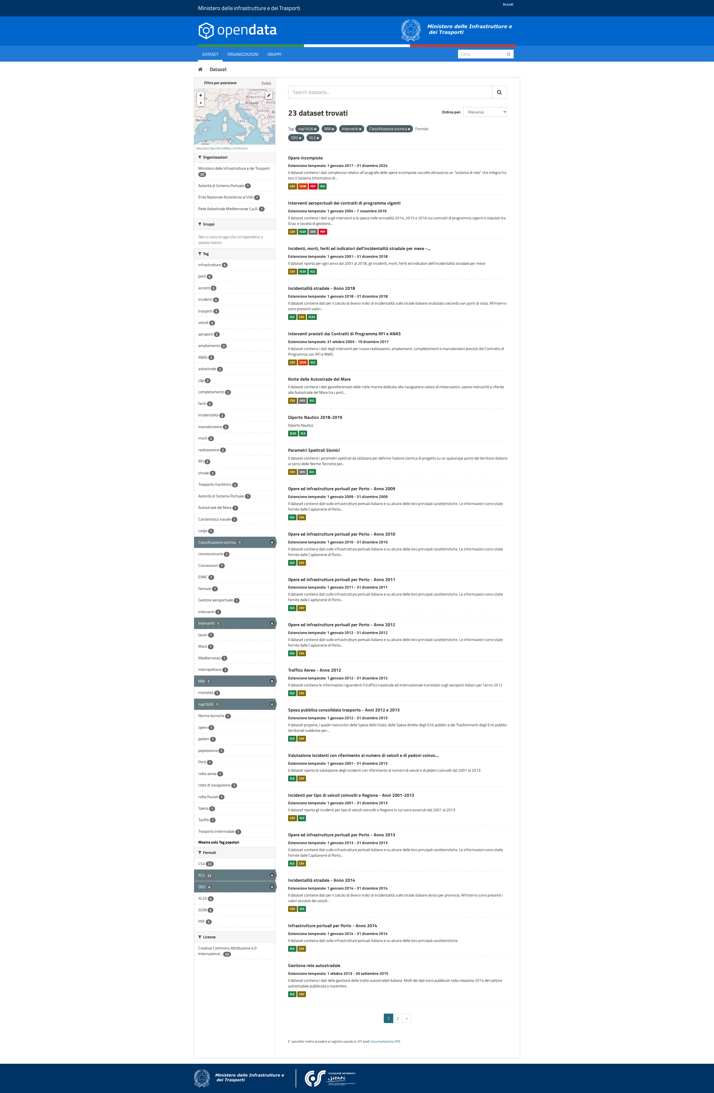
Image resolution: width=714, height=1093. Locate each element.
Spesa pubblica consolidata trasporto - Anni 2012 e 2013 (344, 709)
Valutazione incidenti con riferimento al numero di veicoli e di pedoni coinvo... (363, 755)
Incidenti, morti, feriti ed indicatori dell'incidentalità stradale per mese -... (359, 248)
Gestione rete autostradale (314, 965)
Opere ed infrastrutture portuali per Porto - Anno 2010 (341, 534)
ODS (313, 231)
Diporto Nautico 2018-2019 (315, 417)
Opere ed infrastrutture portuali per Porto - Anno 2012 (341, 624)
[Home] (200, 69)
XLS (322, 186)
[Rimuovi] (315, 129)
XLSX (303, 231)
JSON (303, 186)
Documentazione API (384, 1041)
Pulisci (266, 83)
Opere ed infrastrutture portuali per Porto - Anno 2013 (341, 834)
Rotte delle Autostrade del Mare (319, 379)
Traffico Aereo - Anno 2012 (314, 670)
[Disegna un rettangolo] (268, 95)
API (359, 1041)
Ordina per (451, 112)
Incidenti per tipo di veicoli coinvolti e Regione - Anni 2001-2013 (351, 795)
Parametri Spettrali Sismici (314, 450)
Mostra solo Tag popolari (218, 842)
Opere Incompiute (305, 157)
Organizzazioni (243, 54)
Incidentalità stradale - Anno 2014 (321, 880)
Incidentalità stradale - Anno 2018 (321, 288)
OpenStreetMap (220, 148)
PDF (313, 186)
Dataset (210, 54)
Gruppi (274, 54)
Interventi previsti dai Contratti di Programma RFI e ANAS (344, 333)
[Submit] (508, 53)
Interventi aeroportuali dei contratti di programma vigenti (344, 203)
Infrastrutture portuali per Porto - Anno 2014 (332, 925)
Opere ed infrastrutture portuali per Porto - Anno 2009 (341, 488)
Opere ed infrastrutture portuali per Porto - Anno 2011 (341, 579)
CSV (292, 186)
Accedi (508, 4)
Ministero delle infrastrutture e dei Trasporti (249, 8)
